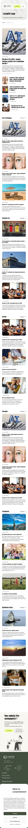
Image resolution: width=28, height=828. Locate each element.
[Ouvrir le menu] (23, 6)
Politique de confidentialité (14, 824)
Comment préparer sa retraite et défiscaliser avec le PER (11, 660)
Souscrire (17, 6)
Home (3, 22)
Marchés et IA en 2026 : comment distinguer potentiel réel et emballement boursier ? (13, 61)
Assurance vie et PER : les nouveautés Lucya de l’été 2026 (18, 106)
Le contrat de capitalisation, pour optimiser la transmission (12, 564)
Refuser (15, 817)
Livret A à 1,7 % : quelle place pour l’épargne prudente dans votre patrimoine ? (17, 97)
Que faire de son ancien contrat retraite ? (9, 369)
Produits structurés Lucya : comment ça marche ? (10, 630)
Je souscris (8, 730)
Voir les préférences (15, 821)
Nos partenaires (6, 777)
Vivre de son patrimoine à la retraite (8, 397)
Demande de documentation (19, 730)
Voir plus (22, 118)
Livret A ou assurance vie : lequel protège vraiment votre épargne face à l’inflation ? (18, 88)
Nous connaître (6, 775)
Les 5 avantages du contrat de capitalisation (9, 593)
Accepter (15, 813)
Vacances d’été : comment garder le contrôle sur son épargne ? (13, 204)
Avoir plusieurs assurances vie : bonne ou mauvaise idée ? (12, 534)
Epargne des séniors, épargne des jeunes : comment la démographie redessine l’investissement (17, 79)
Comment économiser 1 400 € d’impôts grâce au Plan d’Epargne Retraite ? (13, 690)
